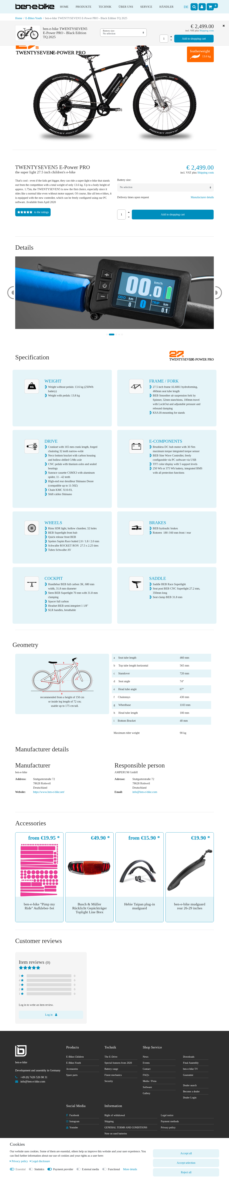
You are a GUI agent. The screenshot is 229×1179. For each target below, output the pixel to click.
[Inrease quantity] (170, 36)
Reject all (186, 1172)
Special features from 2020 (118, 1063)
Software (147, 1087)
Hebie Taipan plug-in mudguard (139, 906)
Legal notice (167, 1115)
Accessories (72, 1069)
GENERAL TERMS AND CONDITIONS (125, 1127)
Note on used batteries (115, 1133)
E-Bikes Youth (33, 18)
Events (146, 1063)
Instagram (74, 1121)
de (186, 7)
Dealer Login (189, 1097)
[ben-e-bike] (35, 4)
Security (108, 1081)
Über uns (126, 6)
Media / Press (149, 1081)
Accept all (186, 1153)
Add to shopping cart (194, 38)
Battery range (111, 1069)
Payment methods (170, 1121)
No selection (109, 33)
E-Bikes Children (75, 1056)
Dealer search (190, 1085)
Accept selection (186, 1162)
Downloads (188, 1056)
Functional (114, 1169)
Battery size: (109, 30)
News (145, 1056)
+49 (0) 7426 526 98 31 (33, 1077)
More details (130, 1169)
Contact (146, 1069)
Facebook (74, 1115)
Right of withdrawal (114, 1115)
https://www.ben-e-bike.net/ (48, 791)
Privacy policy (168, 1127)
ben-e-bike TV (190, 1069)
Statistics (39, 1169)
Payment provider (63, 1169)
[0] (210, 6)
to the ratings (41, 212)
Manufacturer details (202, 197)
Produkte (83, 6)
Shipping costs (206, 30)
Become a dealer (191, 1091)
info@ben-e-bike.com (144, 791)
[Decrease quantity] (170, 40)
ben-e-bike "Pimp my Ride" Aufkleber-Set (39, 906)
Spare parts (71, 1075)
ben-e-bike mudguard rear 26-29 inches (189, 906)
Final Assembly (191, 1063)
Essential (21, 1169)
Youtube (73, 1127)
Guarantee (188, 1075)
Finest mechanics (113, 1075)
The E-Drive (110, 1056)
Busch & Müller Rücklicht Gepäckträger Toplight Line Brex (89, 908)
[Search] (194, 6)
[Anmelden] (202, 6)
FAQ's (146, 1075)
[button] (10, 292)
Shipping (109, 1121)
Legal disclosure (40, 1161)
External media (90, 1169)
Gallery (146, 1093)
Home (64, 6)
